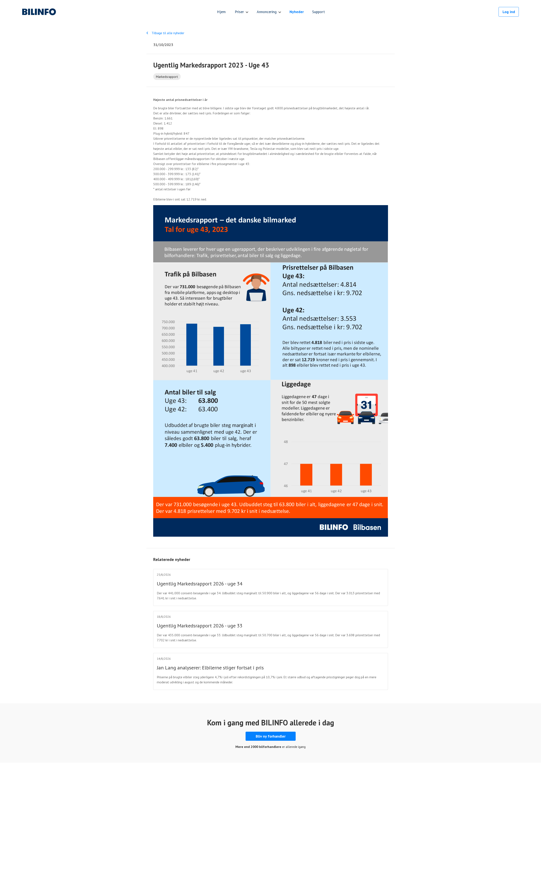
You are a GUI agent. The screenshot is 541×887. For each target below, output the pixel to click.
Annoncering (267, 11)
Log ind (509, 11)
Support (318, 11)
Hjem (221, 11)
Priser (239, 11)
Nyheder (297, 11)
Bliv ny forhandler (271, 736)
